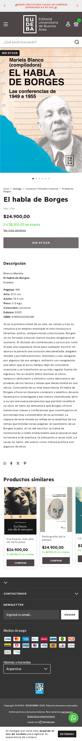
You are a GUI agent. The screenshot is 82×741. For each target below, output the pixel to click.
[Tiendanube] (41, 722)
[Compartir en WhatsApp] (4, 463)
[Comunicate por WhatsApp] (73, 718)
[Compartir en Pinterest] (25, 463)
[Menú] (6, 24)
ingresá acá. (67, 711)
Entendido (67, 734)
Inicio (6, 188)
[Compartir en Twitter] (18, 463)
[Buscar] (76, 42)
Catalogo (17, 188)
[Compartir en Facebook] (11, 463)
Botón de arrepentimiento (41, 716)
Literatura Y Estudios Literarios (41, 188)
